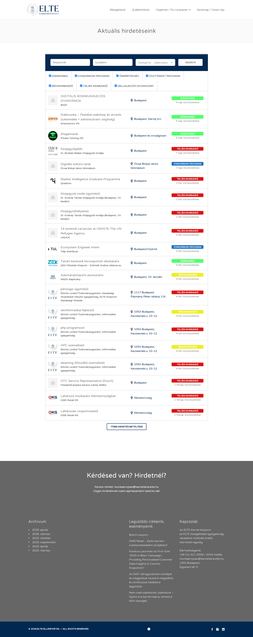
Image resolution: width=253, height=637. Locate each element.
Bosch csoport (138, 535)
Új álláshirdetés (141, 9)
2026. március (41, 534)
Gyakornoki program (93, 76)
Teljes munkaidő (95, 86)
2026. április (40, 530)
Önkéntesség (129, 76)
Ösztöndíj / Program (164, 76)
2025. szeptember (44, 542)
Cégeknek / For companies (172, 9)
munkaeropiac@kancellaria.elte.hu (136, 487)
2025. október (41, 538)
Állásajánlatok (118, 9)
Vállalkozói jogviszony (135, 86)
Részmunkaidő (62, 86)
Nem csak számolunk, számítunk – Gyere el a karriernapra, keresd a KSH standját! (151, 597)
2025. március (41, 550)
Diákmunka (59, 76)
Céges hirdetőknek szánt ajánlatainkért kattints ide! (126, 491)
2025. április (40, 546)
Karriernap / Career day (210, 9)
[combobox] (155, 62)
